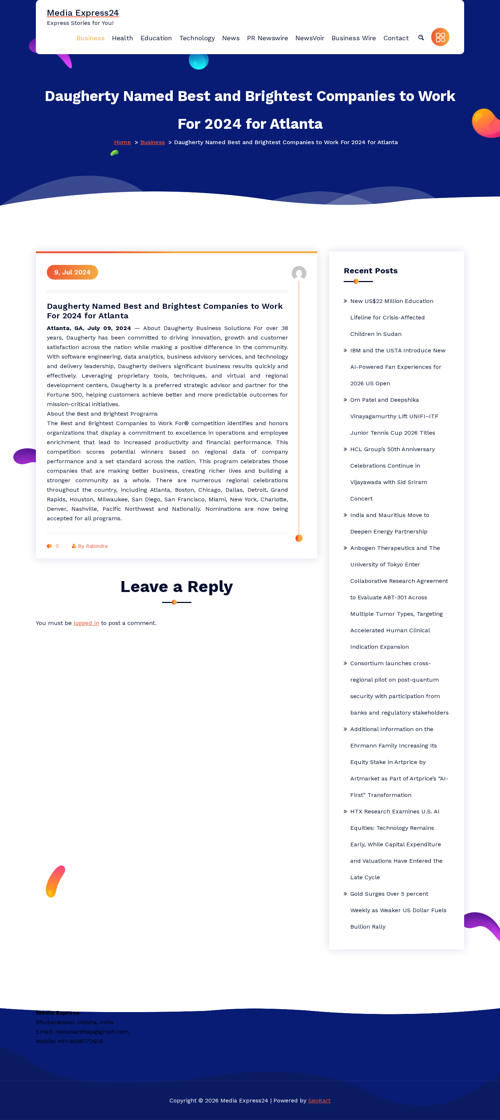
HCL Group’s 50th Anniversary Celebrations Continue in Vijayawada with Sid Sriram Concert (392, 474)
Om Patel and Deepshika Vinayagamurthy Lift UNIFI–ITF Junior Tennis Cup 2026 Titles (394, 416)
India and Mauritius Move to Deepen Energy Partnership (389, 523)
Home (122, 142)
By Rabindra (93, 546)
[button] (421, 37)
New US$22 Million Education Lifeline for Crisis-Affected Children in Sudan (391, 317)
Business (152, 142)
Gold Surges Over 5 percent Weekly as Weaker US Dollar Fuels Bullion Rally (398, 910)
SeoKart (319, 1100)
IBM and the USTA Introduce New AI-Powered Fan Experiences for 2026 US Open (397, 367)
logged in (86, 622)
